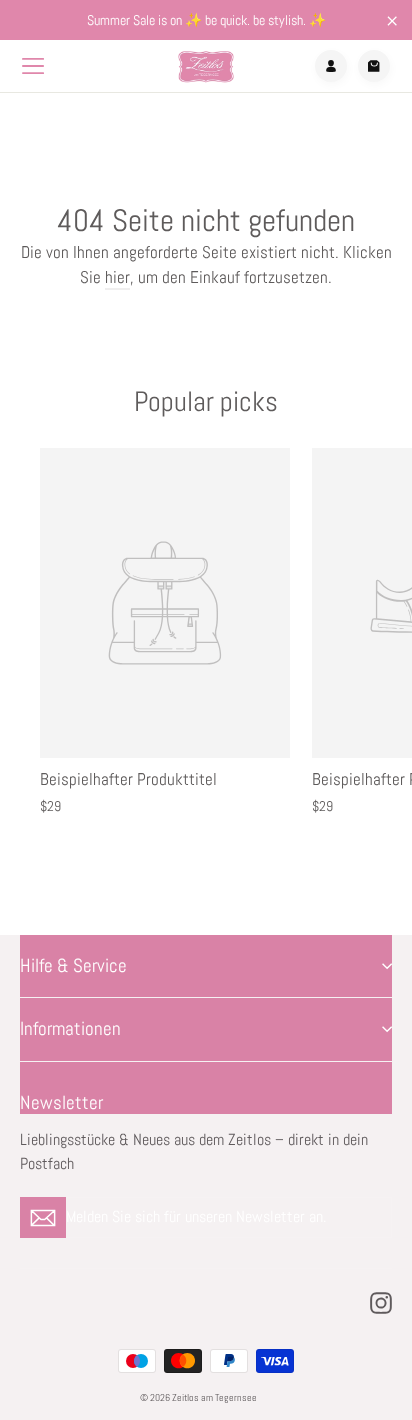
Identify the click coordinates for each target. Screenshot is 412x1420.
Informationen (70, 1029)
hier (117, 277)
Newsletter (61, 1102)
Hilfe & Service (73, 966)
